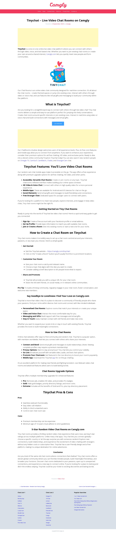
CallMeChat (49, 503)
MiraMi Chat (21, 513)
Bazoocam (48, 506)
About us (58, 11)
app (53, 358)
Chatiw (49, 160)
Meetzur (20, 506)
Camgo (47, 515)
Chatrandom (21, 508)
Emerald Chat (49, 510)
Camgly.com (51, 54)
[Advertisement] (58, 37)
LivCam (48, 501)
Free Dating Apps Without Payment (83, 505)
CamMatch (42, 160)
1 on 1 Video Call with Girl (80, 496)
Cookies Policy (50, 11)
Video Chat (61, 479)
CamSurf (33, 160)
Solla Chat (48, 520)
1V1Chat (48, 498)
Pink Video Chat (22, 522)
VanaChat (48, 525)
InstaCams (48, 518)
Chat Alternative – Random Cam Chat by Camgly (32, 486)
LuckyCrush (21, 510)
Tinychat (48, 513)
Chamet (20, 520)
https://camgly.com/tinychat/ (58, 251)
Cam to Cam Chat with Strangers (88, 486)
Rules (44, 11)
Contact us (74, 11)
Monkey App (21, 498)
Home (39, 11)
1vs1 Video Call (78, 498)
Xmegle (48, 522)
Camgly (68, 24)
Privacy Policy (66, 11)
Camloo (20, 518)
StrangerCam (62, 160)
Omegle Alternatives (79, 510)
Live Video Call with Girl (80, 507)
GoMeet (20, 501)
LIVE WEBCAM (58, 123)
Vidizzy (19, 496)
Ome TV (20, 503)
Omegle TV (24, 160)
